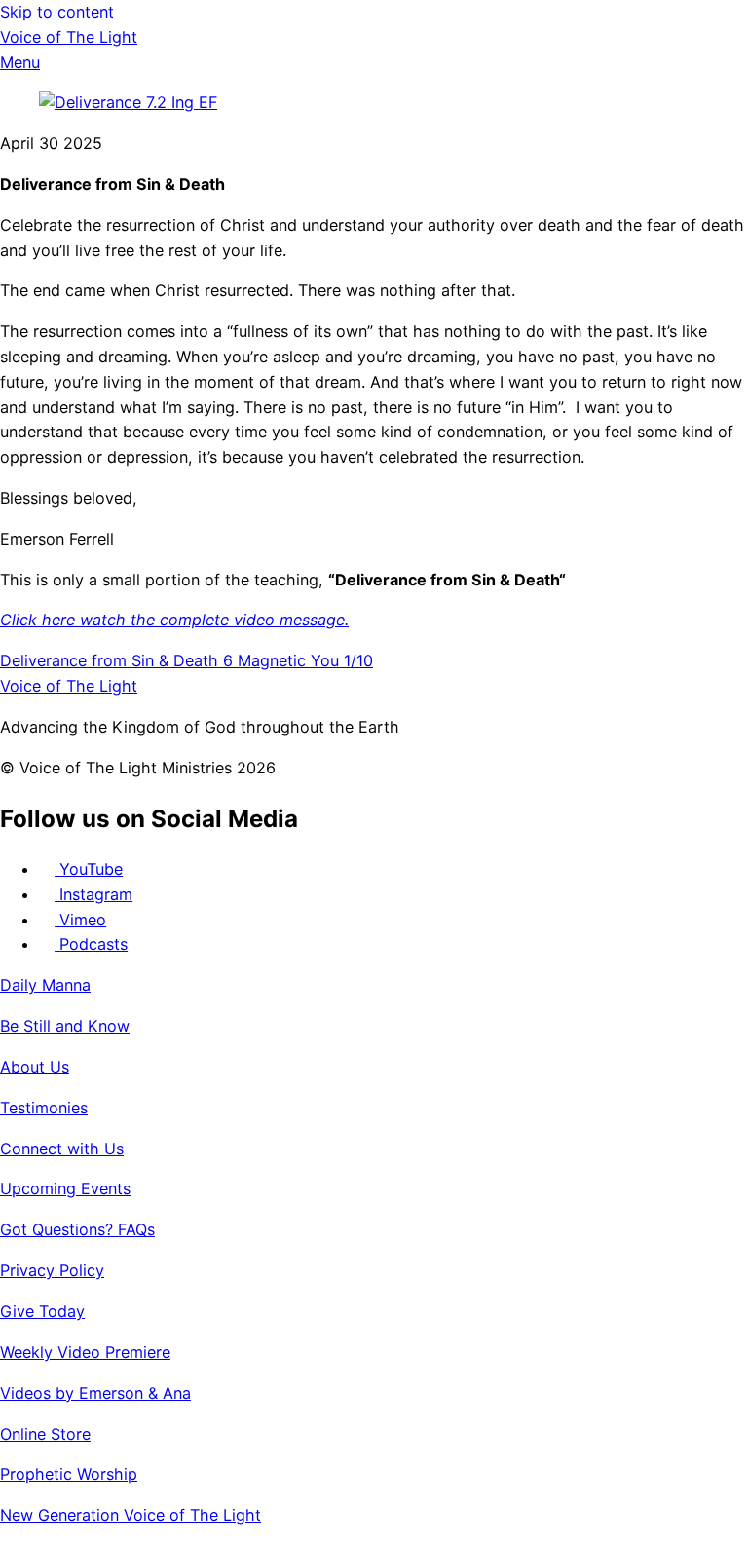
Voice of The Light (68, 37)
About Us (34, 1066)
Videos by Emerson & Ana (95, 1393)
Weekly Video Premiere (85, 1352)
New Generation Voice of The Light (130, 1515)
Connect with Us (62, 1148)
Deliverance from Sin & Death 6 (116, 660)
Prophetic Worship (68, 1474)
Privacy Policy (52, 1270)
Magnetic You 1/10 (303, 660)
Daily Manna (45, 985)
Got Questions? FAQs (77, 1229)
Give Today (42, 1311)
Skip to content (57, 11)
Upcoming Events (65, 1188)
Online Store (45, 1434)
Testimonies (44, 1107)
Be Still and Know (65, 1026)
